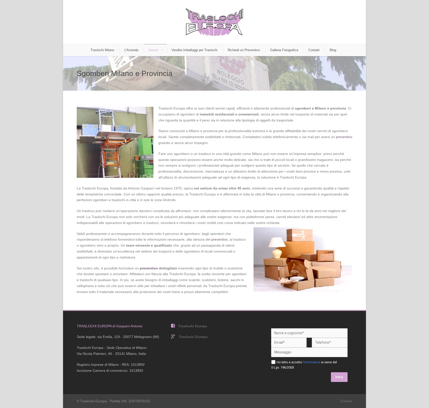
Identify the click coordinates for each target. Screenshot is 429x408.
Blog (333, 50)
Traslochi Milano (102, 50)
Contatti (314, 50)
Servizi (153, 50)
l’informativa (311, 362)
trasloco (205, 154)
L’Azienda (131, 50)
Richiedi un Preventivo (244, 50)
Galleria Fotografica (284, 50)
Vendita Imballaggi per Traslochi (194, 50)
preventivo (344, 137)
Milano (320, 108)
